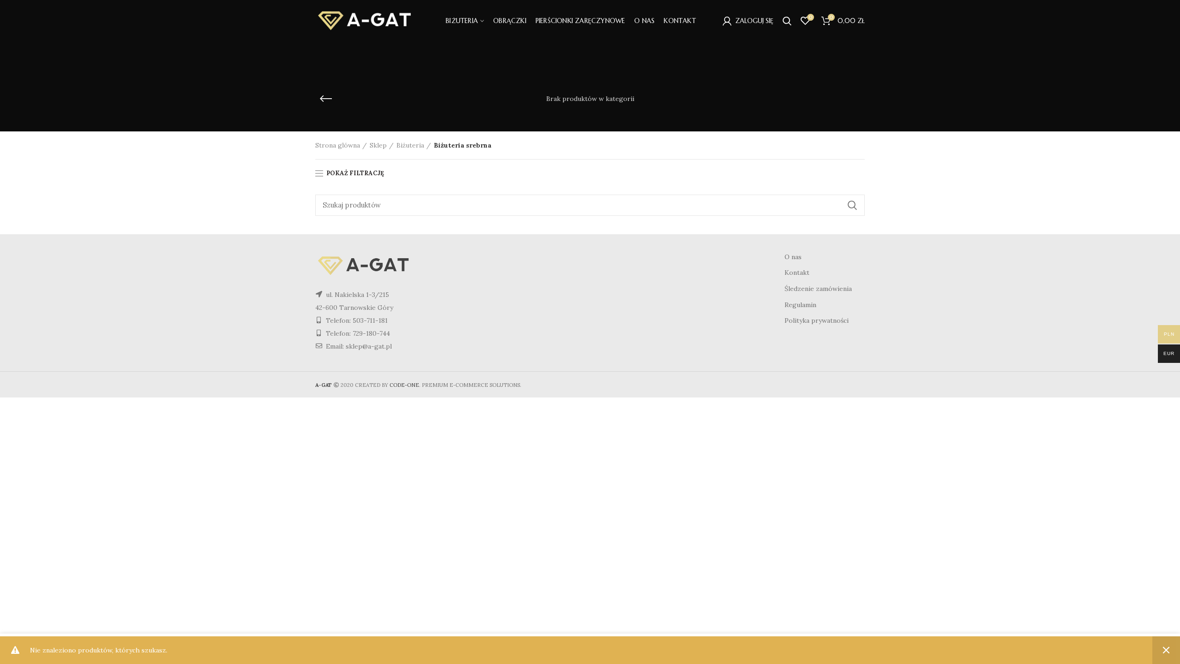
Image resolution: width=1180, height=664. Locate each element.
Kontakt (797, 272)
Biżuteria (410, 145)
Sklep (378, 145)
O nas (793, 257)
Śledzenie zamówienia (818, 289)
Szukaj (852, 205)
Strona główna (337, 145)
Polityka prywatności (817, 320)
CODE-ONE (404, 385)
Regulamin (800, 305)
